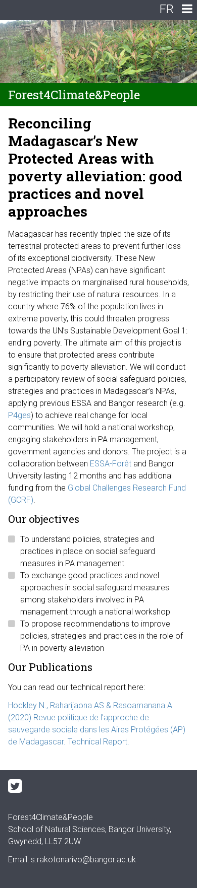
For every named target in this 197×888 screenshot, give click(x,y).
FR (167, 9)
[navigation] (187, 10)
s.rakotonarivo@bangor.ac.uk (83, 859)
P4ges (19, 415)
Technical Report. (98, 741)
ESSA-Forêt (110, 463)
